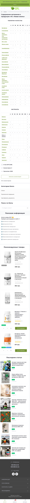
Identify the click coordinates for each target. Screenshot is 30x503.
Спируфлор (5, 30)
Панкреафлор (5, 67)
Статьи (5, 11)
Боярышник (5, 122)
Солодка (4, 152)
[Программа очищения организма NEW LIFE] (5, 428)
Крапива (4, 132)
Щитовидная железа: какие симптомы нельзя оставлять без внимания (19, 437)
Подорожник (5, 141)
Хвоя (3, 155)
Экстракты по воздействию (10, 231)
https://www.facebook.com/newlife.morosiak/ (16, 474)
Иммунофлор (5, 55)
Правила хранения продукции (10, 239)
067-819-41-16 (15, 465)
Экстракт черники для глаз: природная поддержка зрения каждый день (19, 364)
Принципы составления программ (12, 234)
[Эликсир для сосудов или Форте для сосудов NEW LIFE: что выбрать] (5, 451)
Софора (4, 149)
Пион (3, 139)
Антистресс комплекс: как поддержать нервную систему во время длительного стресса (19, 388)
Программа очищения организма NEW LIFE (18, 426)
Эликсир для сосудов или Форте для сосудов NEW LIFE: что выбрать (18, 449)
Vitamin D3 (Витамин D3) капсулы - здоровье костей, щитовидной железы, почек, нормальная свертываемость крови (20, 256)
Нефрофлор (5, 99)
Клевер (4, 130)
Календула (4, 124)
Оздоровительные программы (10, 229)
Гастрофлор (5, 104)
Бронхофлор (5, 64)
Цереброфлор (5, 48)
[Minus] (4, 328)
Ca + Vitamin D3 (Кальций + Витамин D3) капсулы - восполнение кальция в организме (21, 276)
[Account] (28, 8)
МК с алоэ (4, 41)
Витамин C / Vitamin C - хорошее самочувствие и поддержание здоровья (21, 314)
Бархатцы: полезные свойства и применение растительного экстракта (18, 415)
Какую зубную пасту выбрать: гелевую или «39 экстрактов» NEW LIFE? (19, 376)
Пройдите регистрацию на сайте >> (10, 219)
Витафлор (4, 28)
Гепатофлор (5, 102)
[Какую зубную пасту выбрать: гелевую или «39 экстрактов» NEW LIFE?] (5, 377)
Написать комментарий (15, 176)
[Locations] (26, 8)
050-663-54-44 (15, 466)
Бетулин (4, 119)
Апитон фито (5, 90)
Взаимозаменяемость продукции (11, 236)
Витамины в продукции (9, 221)
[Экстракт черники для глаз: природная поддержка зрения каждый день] (5, 365)
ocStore (17, 495)
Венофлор (4, 76)
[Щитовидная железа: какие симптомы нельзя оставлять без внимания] (5, 439)
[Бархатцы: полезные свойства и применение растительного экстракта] (5, 416)
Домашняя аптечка (7, 224)
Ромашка (4, 147)
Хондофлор (5, 61)
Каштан (4, 127)
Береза (4, 116)
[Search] (4, 8)
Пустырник (5, 144)
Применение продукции (7, 194)
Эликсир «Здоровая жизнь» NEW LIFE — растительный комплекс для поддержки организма (19, 402)
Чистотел (4, 160)
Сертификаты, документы (7, 198)
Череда (4, 157)
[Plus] (11, 328)
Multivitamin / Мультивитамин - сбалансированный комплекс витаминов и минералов (20, 295)
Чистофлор (5, 69)
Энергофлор (5, 52)
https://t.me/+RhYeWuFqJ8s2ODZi (13, 474)
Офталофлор (5, 96)
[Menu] (2, 8)
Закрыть (15, 4)
